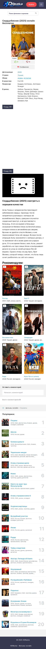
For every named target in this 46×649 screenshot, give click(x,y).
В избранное (24, 67)
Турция (20, 75)
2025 (20, 72)
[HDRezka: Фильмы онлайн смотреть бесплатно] (13, 4)
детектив (27, 78)
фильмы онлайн (12, 408)
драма (20, 78)
